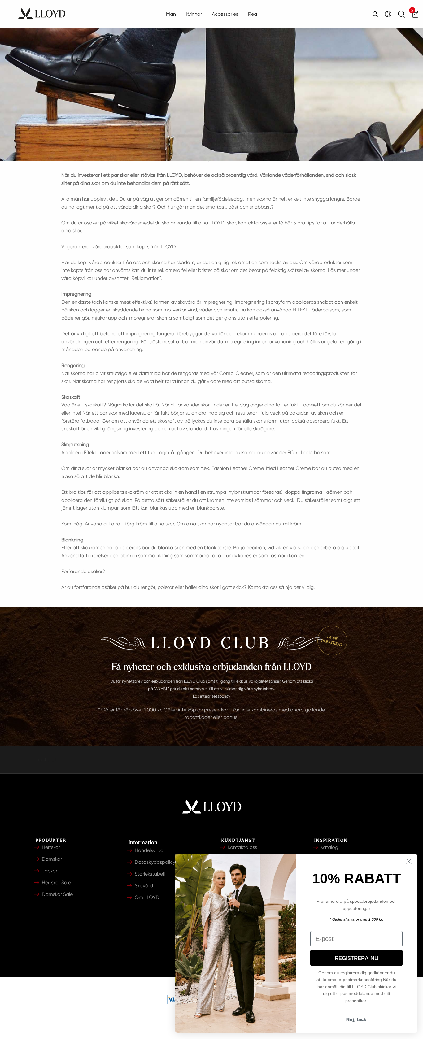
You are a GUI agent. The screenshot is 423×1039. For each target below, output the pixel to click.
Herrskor (51, 847)
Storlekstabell (150, 874)
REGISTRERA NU (356, 958)
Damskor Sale (57, 894)
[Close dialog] (408, 861)
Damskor (52, 859)
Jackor (49, 871)
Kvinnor (194, 14)
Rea (252, 14)
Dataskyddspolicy (155, 862)
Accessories (225, 14)
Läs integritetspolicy (211, 696)
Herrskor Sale (56, 882)
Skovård (144, 886)
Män (171, 14)
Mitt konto (375, 14)
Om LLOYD (147, 897)
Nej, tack (356, 1019)
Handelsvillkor (150, 850)
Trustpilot (46, 760)
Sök (401, 14)
